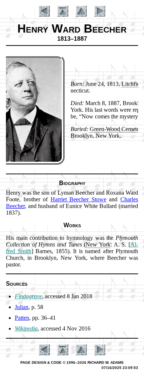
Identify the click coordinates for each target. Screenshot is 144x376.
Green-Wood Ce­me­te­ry (117, 129)
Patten (22, 318)
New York (98, 244)
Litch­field (132, 84)
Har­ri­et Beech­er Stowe (78, 199)
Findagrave (28, 296)
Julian (21, 307)
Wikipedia (26, 328)
